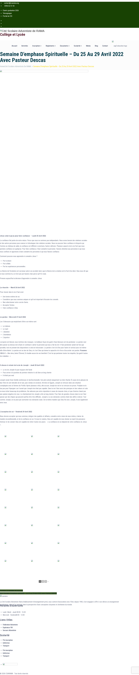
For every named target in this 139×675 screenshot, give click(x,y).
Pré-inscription (8, 640)
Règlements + (51, 46)
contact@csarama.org (11, 3)
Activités (25, 46)
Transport (6, 646)
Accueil (14, 46)
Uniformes (6, 643)
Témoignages (7, 13)
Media (88, 46)
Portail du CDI (7, 16)
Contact (105, 46)
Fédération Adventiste (10, 625)
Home (15, 66)
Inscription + (36, 46)
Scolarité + (78, 46)
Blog (96, 46)
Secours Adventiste (9, 630)
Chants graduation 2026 (11, 10)
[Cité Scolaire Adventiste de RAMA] (63, 31)
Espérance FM (7, 627)
